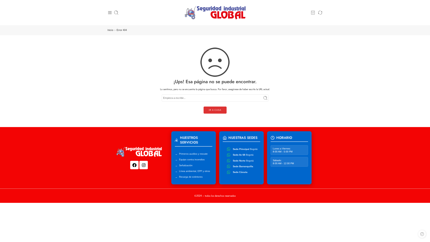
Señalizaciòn (185, 165)
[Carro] (313, 12)
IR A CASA (215, 110)
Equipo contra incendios (192, 159)
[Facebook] (134, 165)
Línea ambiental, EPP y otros (194, 171)
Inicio (110, 30)
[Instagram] (143, 165)
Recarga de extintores (191, 176)
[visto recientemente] (422, 234)
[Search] (116, 12)
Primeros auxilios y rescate (193, 153)
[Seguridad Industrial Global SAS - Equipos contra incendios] (215, 12)
